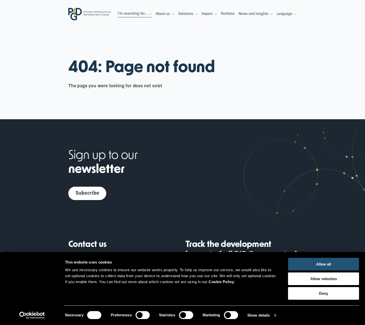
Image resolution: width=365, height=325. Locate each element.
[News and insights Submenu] (270, 14)
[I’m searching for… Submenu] (149, 14)
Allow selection (323, 279)
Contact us (87, 244)
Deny (323, 293)
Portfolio (228, 14)
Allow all (323, 264)
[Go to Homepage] (89, 14)
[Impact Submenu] (215, 14)
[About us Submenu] (172, 14)
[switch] (143, 315)
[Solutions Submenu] (195, 14)
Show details (258, 315)
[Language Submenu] (294, 14)
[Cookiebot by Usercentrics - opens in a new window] (32, 315)
